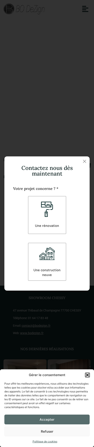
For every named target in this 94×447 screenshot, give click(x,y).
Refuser (47, 431)
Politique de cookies (45, 441)
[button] (87, 375)
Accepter (47, 419)
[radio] (47, 215)
